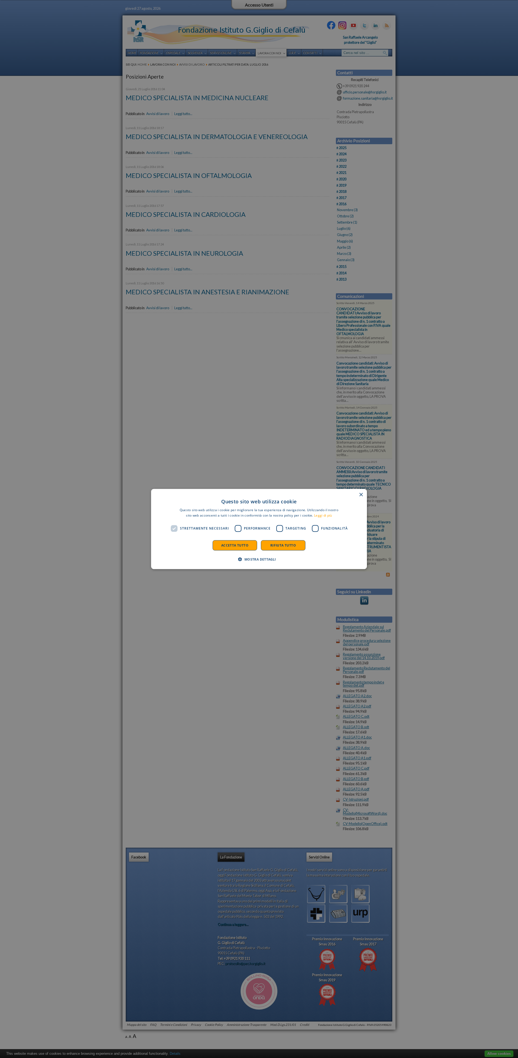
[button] (259, 559)
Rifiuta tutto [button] (283, 545)
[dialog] (259, 529)
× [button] (361, 495)
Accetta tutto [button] (234, 545)
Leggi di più (323, 515)
